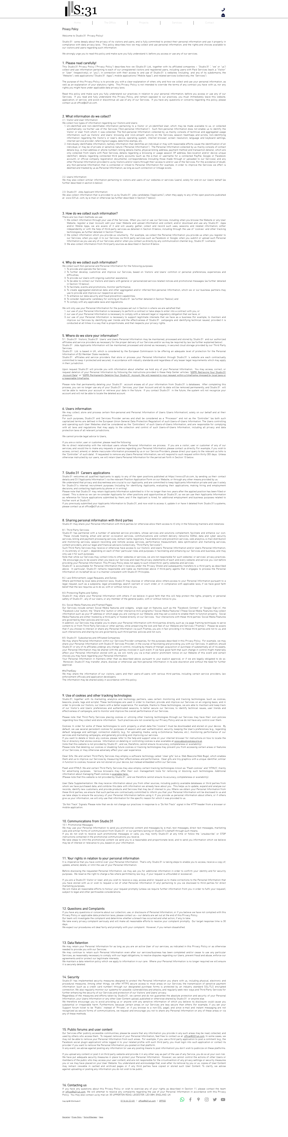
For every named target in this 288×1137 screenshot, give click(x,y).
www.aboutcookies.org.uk (188, 741)
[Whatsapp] (182, 1099)
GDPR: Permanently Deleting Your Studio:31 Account (111, 375)
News (101, 1117)
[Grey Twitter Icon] (215, 1099)
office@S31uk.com (194, 1036)
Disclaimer (66, 1117)
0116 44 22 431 (128, 1101)
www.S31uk (72, 197)
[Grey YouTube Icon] (223, 1099)
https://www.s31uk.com (181, 476)
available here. (120, 774)
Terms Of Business (90, 1117)
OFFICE (162, 1101)
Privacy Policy (77, 1117)
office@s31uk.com (87, 102)
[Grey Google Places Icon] (198, 1099)
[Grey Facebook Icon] (190, 1099)
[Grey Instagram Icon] (206, 1099)
